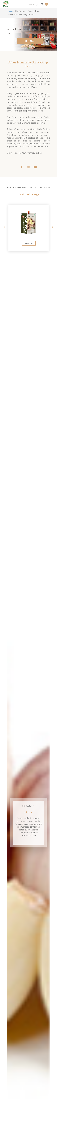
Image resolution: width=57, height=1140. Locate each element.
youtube (35, 167)
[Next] (52, 228)
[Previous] (4, 228)
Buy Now (28, 243)
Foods (30, 11)
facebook (22, 167)
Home (10, 11)
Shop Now (29, 41)
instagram (28, 167)
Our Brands (20, 11)
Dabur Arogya (33, 4)
